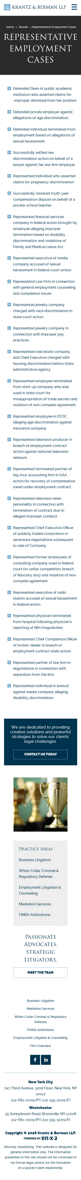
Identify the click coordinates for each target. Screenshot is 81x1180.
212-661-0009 (23, 1100)
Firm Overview (40, 1046)
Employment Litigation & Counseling (41, 1038)
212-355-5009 (53, 1100)
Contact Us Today (40, 754)
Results (23, 27)
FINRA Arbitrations (34, 915)
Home (10, 27)
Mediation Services (35, 904)
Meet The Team (40, 973)
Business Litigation (35, 860)
